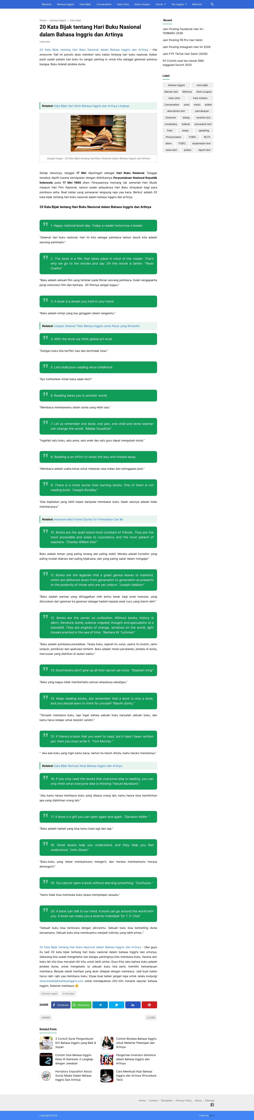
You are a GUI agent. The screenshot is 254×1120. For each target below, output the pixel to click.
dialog (186, 117)
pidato (187, 149)
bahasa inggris (50, 993)
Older (151, 1017)
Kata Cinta (123, 4)
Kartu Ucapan (142, 4)
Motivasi (197, 4)
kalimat (186, 124)
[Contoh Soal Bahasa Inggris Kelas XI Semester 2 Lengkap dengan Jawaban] (46, 1059)
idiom (169, 143)
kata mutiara (200, 98)
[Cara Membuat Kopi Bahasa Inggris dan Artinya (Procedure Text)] (106, 1075)
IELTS (207, 136)
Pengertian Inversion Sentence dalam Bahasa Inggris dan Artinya (136, 1059)
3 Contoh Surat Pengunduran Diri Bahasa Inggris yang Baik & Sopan (75, 1043)
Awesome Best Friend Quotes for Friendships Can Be (88, 519)
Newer (46, 1017)
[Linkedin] (133, 1004)
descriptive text (176, 110)
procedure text (203, 124)
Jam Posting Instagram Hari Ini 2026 (186, 47)
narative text (203, 117)
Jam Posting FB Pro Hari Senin (183, 40)
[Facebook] (212, 1105)
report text (204, 149)
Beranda (46, 4)
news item (171, 149)
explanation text (201, 143)
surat (186, 104)
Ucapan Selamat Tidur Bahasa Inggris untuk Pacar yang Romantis (97, 326)
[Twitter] (116, 1004)
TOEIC (182, 143)
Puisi (169, 130)
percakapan (202, 110)
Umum (159, 4)
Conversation (104, 4)
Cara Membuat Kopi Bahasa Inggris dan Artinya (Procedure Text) (136, 1075)
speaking (204, 130)
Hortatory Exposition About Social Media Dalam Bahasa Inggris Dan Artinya (73, 1075)
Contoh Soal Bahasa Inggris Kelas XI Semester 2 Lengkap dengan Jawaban (74, 1059)
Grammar (171, 117)
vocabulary (170, 124)
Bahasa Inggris (65, 4)
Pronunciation (173, 136)
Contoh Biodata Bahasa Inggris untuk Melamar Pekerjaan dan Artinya (136, 1043)
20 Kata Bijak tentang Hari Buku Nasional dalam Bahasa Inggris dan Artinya (94, 49)
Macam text (171, 91)
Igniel (211, 1115)
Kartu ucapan (204, 91)
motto (197, 104)
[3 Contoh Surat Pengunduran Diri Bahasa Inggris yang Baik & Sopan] (46, 1043)
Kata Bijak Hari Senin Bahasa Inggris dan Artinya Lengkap (91, 106)
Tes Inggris (177, 4)
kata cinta (174, 98)
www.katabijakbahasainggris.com (61, 981)
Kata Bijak (85, 4)
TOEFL (192, 136)
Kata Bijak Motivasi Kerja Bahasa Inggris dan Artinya (88, 766)
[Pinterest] (149, 1004)
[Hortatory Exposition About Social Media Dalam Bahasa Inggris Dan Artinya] (46, 1075)
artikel (208, 104)
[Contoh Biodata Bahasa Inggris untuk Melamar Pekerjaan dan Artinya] (106, 1043)
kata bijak (69, 993)
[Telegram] (100, 1004)
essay (185, 130)
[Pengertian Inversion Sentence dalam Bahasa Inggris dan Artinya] (106, 1059)
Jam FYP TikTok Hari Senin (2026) (185, 54)
